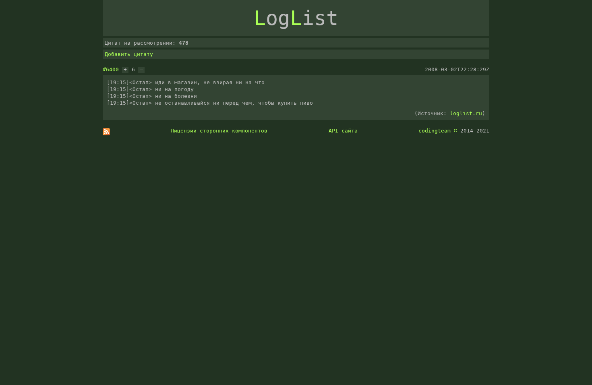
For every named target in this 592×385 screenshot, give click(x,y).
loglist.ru (466, 113)
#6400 (111, 69)
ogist (296, 18)
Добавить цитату (129, 54)
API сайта (343, 131)
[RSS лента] (106, 133)
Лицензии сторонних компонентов (219, 131)
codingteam (434, 131)
